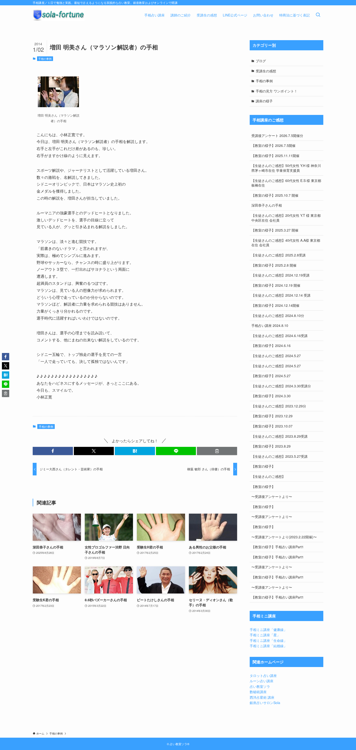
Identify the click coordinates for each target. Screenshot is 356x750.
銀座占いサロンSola (265, 702)
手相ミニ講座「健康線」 (268, 629)
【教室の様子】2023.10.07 (272, 426)
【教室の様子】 (263, 466)
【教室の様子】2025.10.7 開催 (274, 195)
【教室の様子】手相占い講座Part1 (277, 546)
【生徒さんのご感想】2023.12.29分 (278, 406)
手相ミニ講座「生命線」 (268, 640)
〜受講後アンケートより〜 (271, 496)
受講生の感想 (266, 70)
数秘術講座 (258, 691)
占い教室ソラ (260, 686)
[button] (53, 451)
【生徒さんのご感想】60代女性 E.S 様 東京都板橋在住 (286, 183)
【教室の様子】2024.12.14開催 (275, 305)
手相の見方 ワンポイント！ (276, 91)
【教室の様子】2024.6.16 (271, 345)
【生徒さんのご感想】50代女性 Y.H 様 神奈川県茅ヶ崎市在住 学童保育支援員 (286, 168)
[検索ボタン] (318, 15)
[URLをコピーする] (217, 451)
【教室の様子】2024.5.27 (271, 375)
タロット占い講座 (263, 675)
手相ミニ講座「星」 (265, 634)
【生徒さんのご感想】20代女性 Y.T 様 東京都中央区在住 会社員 (286, 218)
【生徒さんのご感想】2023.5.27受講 (279, 456)
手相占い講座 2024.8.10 (269, 325)
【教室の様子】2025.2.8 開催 (273, 265)
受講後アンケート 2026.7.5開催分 (277, 135)
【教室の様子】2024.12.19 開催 (275, 285)
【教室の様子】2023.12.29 (272, 415)
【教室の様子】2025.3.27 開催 (274, 230)
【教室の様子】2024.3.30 (271, 395)
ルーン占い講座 (261, 680)
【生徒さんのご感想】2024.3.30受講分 (281, 385)
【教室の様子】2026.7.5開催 (273, 145)
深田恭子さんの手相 (266, 205)
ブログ (261, 60)
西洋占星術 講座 (262, 697)
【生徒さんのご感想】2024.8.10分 (277, 315)
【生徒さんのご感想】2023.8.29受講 (279, 436)
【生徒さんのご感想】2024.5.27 (276, 355)
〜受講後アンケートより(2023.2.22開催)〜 (284, 536)
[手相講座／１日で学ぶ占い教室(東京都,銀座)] (58, 15)
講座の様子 (264, 100)
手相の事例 (45, 58)
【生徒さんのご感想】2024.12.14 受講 (280, 295)
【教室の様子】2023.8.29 (271, 446)
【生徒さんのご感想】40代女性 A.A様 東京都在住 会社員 (285, 243)
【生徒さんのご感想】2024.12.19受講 (280, 275)
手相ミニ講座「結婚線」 (268, 645)
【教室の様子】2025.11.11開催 (275, 155)
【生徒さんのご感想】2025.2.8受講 (278, 255)
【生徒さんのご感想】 (268, 476)
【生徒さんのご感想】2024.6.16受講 (279, 335)
